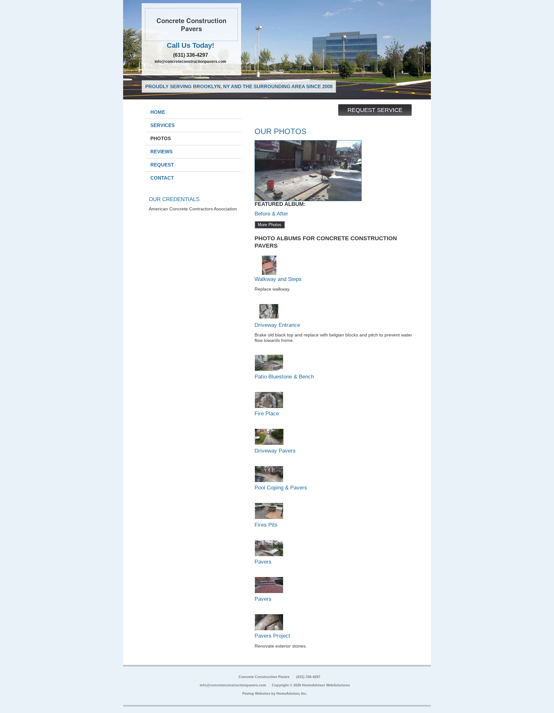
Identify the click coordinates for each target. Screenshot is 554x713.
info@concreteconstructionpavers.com (190, 61)
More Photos (269, 224)
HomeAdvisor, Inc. (291, 693)
